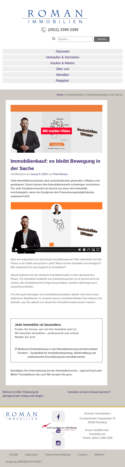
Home (60, 94)
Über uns (62, 69)
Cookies (82, 454)
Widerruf (99, 454)
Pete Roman (60, 174)
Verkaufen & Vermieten (62, 57)
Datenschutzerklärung (57, 454)
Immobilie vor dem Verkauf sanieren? (89, 392)
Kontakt (13, 454)
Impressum (31, 454)
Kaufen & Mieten (62, 63)
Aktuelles (62, 75)
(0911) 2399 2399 (102, 438)
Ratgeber (62, 80)
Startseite (62, 51)
